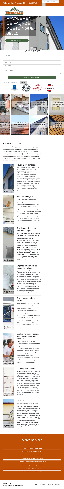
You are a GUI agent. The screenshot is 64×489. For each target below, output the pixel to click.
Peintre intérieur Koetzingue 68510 (32, 468)
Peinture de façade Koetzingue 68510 (32, 448)
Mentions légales (56, 484)
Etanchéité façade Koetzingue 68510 (32, 465)
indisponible (9, 3)
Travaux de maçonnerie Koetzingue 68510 (32, 471)
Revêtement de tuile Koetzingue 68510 (32, 451)
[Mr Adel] (14, 11)
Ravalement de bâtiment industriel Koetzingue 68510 (32, 461)
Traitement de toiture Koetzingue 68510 (32, 455)
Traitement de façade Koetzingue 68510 (32, 458)
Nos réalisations (17, 40)
